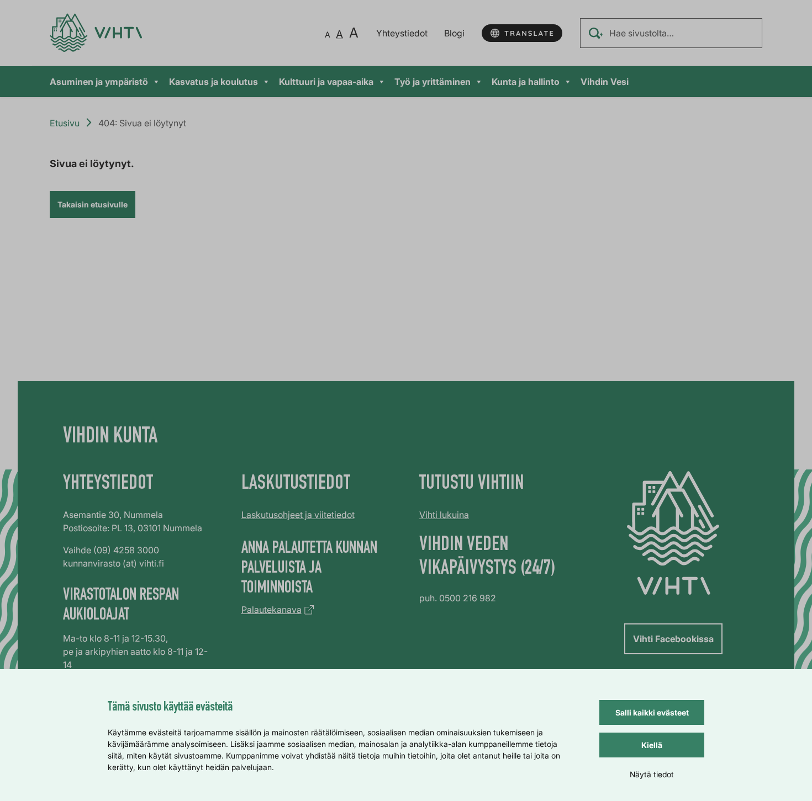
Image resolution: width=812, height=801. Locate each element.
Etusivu (65, 123)
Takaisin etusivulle (92, 204)
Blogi (454, 33)
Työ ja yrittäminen (432, 81)
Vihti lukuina (444, 514)
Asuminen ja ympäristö (99, 81)
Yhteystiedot (402, 33)
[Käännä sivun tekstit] (522, 33)
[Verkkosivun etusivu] (96, 32)
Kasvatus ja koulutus (213, 81)
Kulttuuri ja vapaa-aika (326, 81)
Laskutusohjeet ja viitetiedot (298, 514)
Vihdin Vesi (605, 81)
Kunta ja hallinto (526, 81)
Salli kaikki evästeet (652, 712)
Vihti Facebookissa (673, 638)
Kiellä (651, 745)
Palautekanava (271, 609)
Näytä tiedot (652, 774)
